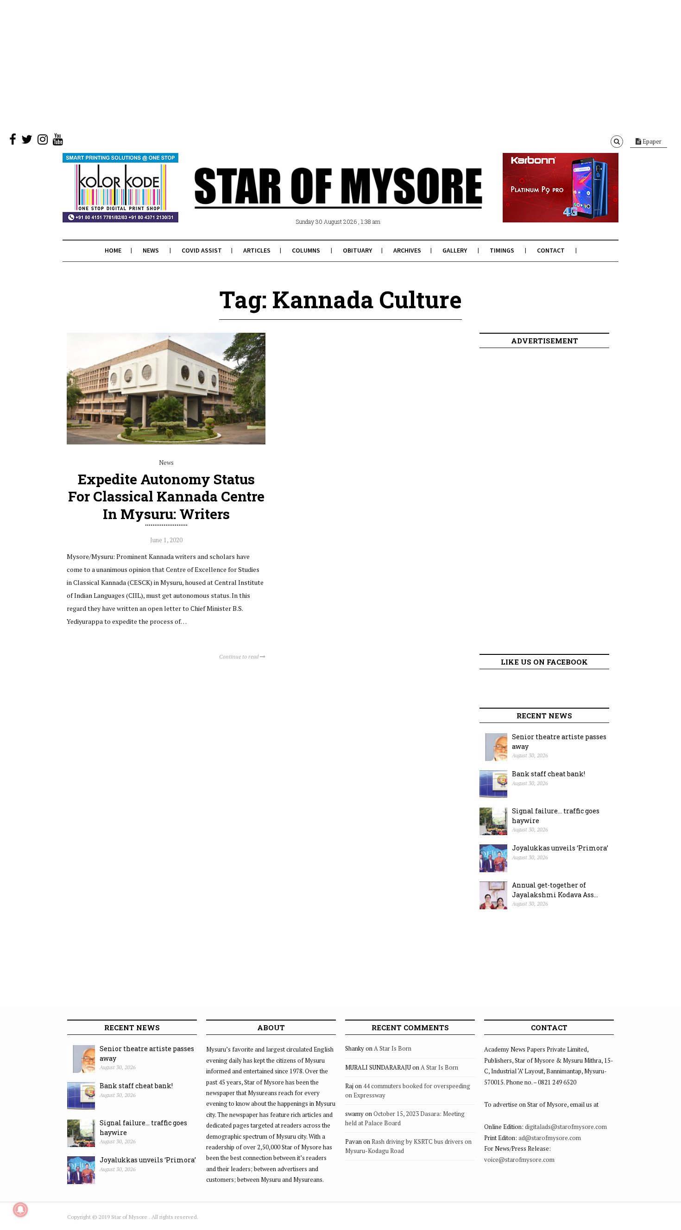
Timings (502, 250)
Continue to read (239, 656)
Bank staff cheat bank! (548, 773)
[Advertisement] (278, 65)
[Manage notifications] (20, 1209)
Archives (407, 250)
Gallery (454, 250)
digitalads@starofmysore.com (566, 1126)
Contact (551, 250)
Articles (257, 250)
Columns (306, 250)
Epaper (651, 141)
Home (113, 250)
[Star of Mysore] (317, 199)
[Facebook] (12, 141)
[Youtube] (58, 141)
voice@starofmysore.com (519, 1159)
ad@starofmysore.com (549, 1138)
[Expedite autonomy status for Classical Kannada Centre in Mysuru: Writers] (166, 442)
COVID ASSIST (202, 250)
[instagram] (43, 141)
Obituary (357, 250)
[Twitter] (26, 141)
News (151, 250)
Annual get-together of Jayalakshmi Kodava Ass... (555, 890)
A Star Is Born (392, 1048)
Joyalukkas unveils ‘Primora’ (560, 847)
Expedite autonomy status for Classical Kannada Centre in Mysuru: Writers (166, 496)
